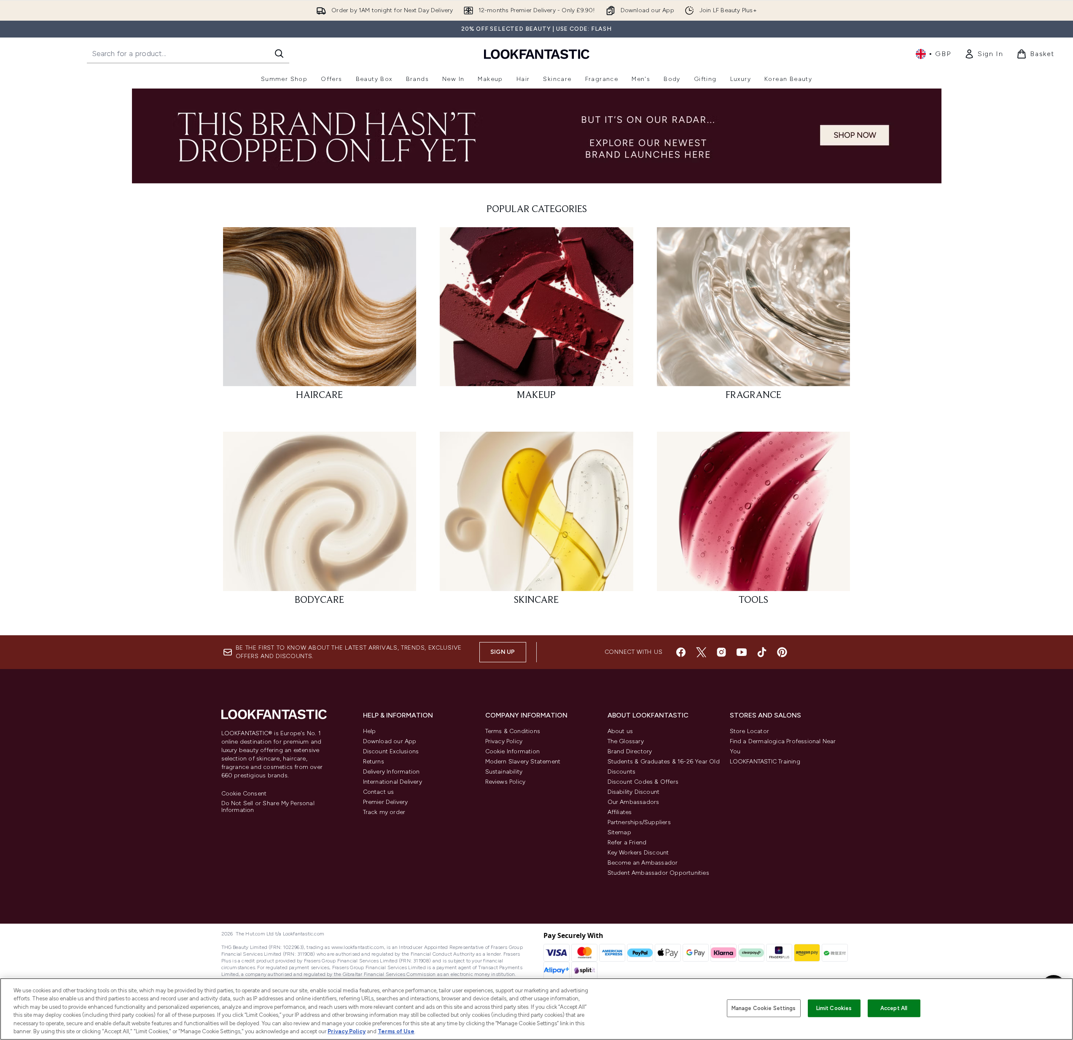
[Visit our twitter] (701, 652)
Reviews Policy (505, 781)
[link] (983, 54)
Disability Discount (634, 791)
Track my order (384, 812)
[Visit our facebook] (681, 652)
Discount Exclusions (391, 751)
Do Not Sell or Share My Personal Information (268, 807)
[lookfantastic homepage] (536, 53)
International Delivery (392, 781)
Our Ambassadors (633, 802)
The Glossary (626, 741)
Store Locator (749, 731)
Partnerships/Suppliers (639, 822)
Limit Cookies (834, 1008)
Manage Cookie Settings (763, 1008)
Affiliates (620, 812)
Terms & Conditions (513, 731)
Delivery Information (391, 771)
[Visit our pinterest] (782, 652)
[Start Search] (279, 53)
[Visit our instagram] (721, 652)
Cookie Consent (244, 793)
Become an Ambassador (643, 862)
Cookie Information (512, 751)
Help (369, 731)
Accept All (893, 1008)
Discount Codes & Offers (643, 781)
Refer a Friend (627, 842)
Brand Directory (630, 751)
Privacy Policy (504, 741)
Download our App (390, 741)
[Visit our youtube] (741, 652)
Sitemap (619, 832)
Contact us (378, 791)
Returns (373, 761)
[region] (536, 1009)
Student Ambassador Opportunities (658, 872)
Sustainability (504, 771)
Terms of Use (396, 1031)
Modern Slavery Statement (523, 761)
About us (620, 731)
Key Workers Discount (638, 852)
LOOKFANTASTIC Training (765, 761)
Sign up (502, 652)
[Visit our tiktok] (762, 652)
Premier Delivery (385, 802)
